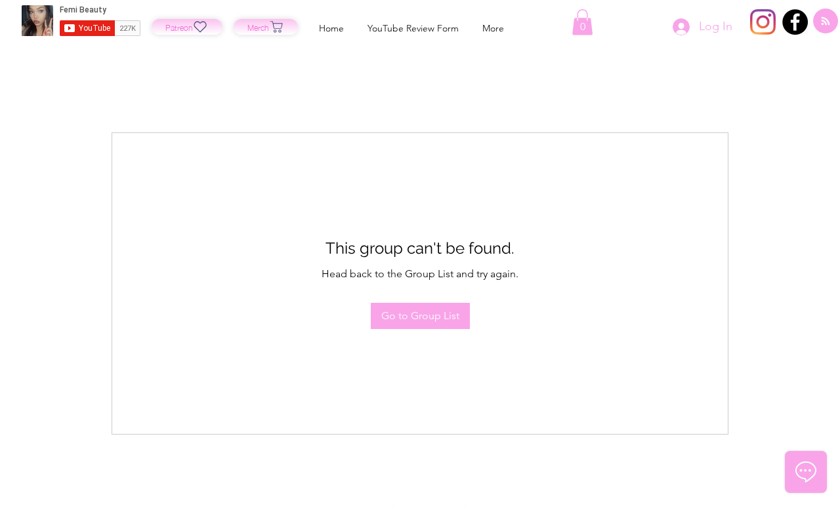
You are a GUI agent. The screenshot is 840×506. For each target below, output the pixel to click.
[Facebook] (795, 22)
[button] (582, 22)
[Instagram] (763, 22)
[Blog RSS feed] (825, 22)
